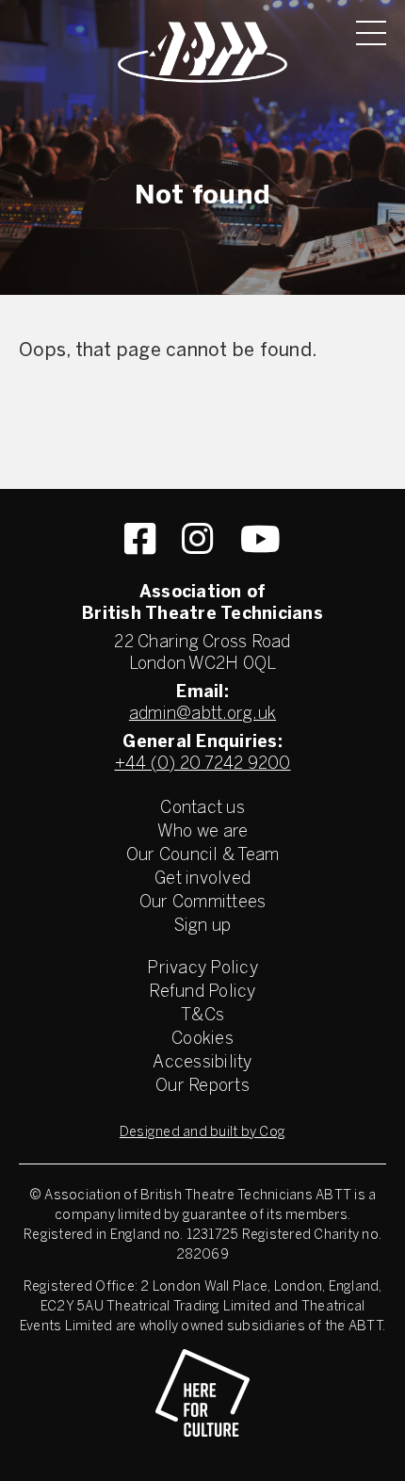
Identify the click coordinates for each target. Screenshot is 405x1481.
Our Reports (202, 1087)
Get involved (202, 879)
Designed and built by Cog (202, 1133)
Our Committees (203, 903)
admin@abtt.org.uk (202, 715)
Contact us (202, 809)
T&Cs (202, 1016)
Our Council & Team (203, 856)
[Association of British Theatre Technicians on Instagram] (197, 539)
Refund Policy (202, 993)
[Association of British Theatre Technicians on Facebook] (139, 539)
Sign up (203, 927)
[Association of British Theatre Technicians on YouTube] (260, 539)
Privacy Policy (202, 969)
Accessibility (202, 1063)
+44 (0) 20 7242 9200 (203, 765)
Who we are (203, 832)
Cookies (202, 1040)
